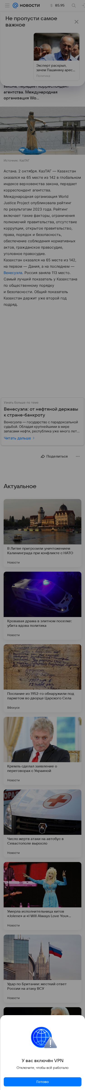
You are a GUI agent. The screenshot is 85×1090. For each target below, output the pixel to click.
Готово (42, 1082)
